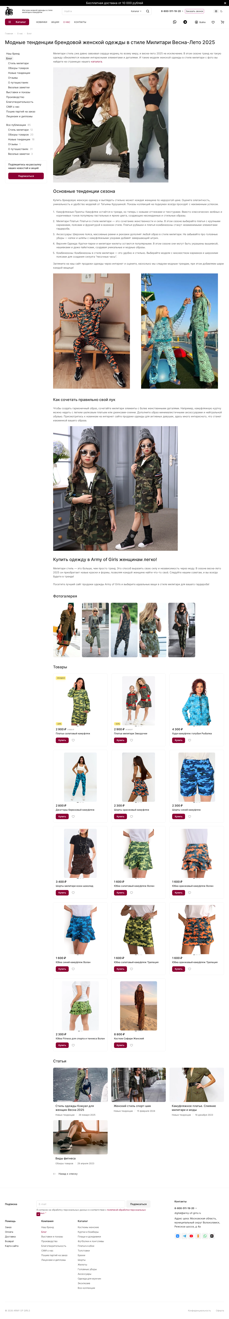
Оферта (220, 1310)
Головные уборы (87, 1269)
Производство (15, 97)
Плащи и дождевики (89, 1236)
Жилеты (82, 1264)
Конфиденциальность (199, 1310)
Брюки (81, 1255)
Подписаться (138, 1204)
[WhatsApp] (175, 22)
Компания (47, 1221)
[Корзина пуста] (222, 22)
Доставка (10, 1236)
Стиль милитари (18, 63)
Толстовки (84, 1250)
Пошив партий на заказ (20, 111)
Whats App (205, 1236)
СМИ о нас (12, 106)
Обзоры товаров (18, 68)
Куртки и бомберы (88, 1231)
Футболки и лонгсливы (91, 1241)
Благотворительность (19, 101)
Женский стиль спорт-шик (132, 1106)
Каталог (83, 1221)
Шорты (82, 1259)
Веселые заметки (19, 87)
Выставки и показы (18, 92)
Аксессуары (84, 1273)
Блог (9, 58)
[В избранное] (73, 740)
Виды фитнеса (65, 1158)
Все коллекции (86, 1287)
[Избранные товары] (213, 22)
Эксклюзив (84, 1283)
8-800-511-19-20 (171, 11)
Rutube (212, 1236)
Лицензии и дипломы (19, 116)
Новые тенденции (19, 72)
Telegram (184, 1236)
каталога (96, 61)
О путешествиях (18, 82)
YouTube (191, 1236)
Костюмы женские (88, 1227)
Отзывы (13, 77)
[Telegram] (185, 22)
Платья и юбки (86, 1245)
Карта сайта (11, 1245)
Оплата (9, 1231)
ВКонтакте (177, 1236)
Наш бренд (13, 53)
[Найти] (148, 11)
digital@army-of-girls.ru (187, 1213)
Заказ (8, 1227)
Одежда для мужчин (89, 1278)
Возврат (9, 1241)
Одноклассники (198, 1236)
